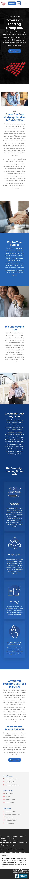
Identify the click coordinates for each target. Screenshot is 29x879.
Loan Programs (12, 836)
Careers (3, 840)
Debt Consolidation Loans (12, 785)
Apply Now (12, 3)
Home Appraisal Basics (11, 779)
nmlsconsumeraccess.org (19, 852)
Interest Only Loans (10, 820)
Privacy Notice (13, 840)
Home (2, 836)
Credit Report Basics (11, 782)
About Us (23, 836)
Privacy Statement (10, 799)
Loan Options (9, 793)
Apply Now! (14, 51)
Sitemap (7, 796)
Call (19, 3)
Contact (12, 838)
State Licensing (9, 802)
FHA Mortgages (9, 823)
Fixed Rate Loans (10, 817)
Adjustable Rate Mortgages (12, 814)
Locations (3, 838)
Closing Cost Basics (10, 811)
